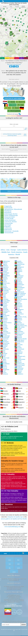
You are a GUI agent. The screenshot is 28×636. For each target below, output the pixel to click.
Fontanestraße (7, 223)
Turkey (18, 358)
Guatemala (4, 337)
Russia (18, 321)
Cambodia (4, 290)
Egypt (3, 314)
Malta (17, 274)
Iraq (2, 352)
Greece (3, 334)
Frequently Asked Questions (13, 592)
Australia (4, 270)
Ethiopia (4, 318)
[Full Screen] (2, 10)
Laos (2, 371)
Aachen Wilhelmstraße (10, 215)
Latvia (3, 372)
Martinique (19, 276)
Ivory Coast (4, 358)
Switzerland (19, 349)
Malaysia (18, 270)
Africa (3, 250)
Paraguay (18, 306)
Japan (3, 359)
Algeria (3, 264)
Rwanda (18, 322)
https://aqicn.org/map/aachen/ (14, 64)
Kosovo (3, 366)
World (17, 254)
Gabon (3, 324)
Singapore (19, 334)
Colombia (4, 299)
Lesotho (18, 261)
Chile (3, 296)
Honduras (4, 341)
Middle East (5, 252)
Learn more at (14, 98)
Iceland (3, 346)
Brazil (3, 284)
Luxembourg (19, 264)
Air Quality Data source (13, 595)
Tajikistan (19, 352)
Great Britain (5, 333)
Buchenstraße (7, 207)
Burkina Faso (5, 289)
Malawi (18, 268)
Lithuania (19, 262)
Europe (13, 250)
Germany (4, 328)
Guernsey (4, 339)
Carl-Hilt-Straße (7, 218)
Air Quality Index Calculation (14, 596)
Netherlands (19, 292)
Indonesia (4, 349)
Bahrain (3, 274)
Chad (3, 295)
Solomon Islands (21, 339)
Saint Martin (19, 324)
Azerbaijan (4, 273)
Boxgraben (6, 226)
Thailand (18, 353)
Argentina (4, 267)
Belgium (4, 279)
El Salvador (4, 315)
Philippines (19, 309)
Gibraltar (4, 331)
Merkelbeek (6, 212)
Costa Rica (4, 302)
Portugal (18, 312)
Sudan (18, 346)
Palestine (18, 305)
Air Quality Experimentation (14, 587)
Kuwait (3, 368)
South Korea (19, 341)
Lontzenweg (6, 228)
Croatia (3, 303)
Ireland (3, 353)
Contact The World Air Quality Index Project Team (14, 578)
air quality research (13, 583)
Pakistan (18, 303)
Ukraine (18, 362)
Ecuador (4, 312)
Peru (17, 308)
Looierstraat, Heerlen (9, 221)
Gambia (3, 325)
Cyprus (3, 306)
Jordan (3, 362)
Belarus (3, 277)
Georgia (3, 327)
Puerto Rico (19, 314)
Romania (18, 320)
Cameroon (4, 292)
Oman (17, 302)
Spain (17, 343)
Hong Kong (4, 343)
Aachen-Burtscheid (8, 220)
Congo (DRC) (5, 301)
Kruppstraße (7, 206)
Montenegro (19, 284)
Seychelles (19, 331)
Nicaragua (19, 296)
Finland (3, 320)
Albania (3, 262)
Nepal (17, 290)
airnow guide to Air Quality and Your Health (14, 519)
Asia (7, 250)
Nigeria (18, 298)
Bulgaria (4, 287)
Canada (3, 293)
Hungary (4, 344)
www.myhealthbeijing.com (12, 526)
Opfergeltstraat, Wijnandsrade (12, 209)
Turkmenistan (20, 359)
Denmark (4, 309)
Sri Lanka (19, 344)
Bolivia (3, 281)
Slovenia (18, 337)
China (3, 298)
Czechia (3, 308)
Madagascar (19, 267)
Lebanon (4, 374)
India (3, 347)
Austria (3, 271)
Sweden (18, 347)
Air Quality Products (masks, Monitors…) (14, 599)
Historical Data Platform (14, 601)
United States (20, 365)
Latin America (22, 250)
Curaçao (3, 305)
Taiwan (18, 350)
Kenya (3, 365)
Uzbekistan (19, 368)
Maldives (18, 271)
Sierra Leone (19, 333)
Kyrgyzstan (4, 369)
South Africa (19, 340)
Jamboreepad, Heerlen (9, 214)
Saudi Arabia (19, 327)
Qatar (17, 315)
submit (23, 624)
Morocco (18, 286)
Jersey (3, 361)
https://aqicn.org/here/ (14, 79)
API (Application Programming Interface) (14, 600)
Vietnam (18, 371)
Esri (10, 56)
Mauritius (19, 277)
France (3, 321)
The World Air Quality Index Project (13, 606)
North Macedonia (21, 299)
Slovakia (18, 336)
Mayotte (18, 279)
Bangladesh (5, 276)
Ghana (3, 330)
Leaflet (1, 56)
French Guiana (5, 322)
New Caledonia (20, 293)
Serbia (18, 330)
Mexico (18, 280)
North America (16, 252)
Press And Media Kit (14, 580)
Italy (2, 356)
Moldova (18, 281)
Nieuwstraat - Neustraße (10, 231)
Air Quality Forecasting (13, 597)
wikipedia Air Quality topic (15, 517)
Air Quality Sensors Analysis (14, 589)
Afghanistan (5, 261)
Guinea (3, 340)
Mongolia (18, 283)
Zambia (18, 372)
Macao (18, 265)
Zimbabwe (19, 374)
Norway (18, 301)
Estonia (3, 317)
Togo (17, 355)
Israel (3, 355)
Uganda (18, 361)
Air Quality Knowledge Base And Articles (14, 586)
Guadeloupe (5, 336)
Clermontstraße (7, 232)
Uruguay (18, 366)
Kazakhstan (5, 363)
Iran (2, 350)
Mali (17, 273)
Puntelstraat (6, 211)
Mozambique (20, 287)
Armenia (4, 268)
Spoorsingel (6, 225)
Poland (18, 311)
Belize (3, 280)
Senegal (18, 328)
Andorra (4, 265)
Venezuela (19, 369)
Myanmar (19, 289)
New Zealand (20, 295)
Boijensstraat (7, 229)
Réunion (18, 318)
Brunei (3, 286)
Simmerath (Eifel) (8, 217)
